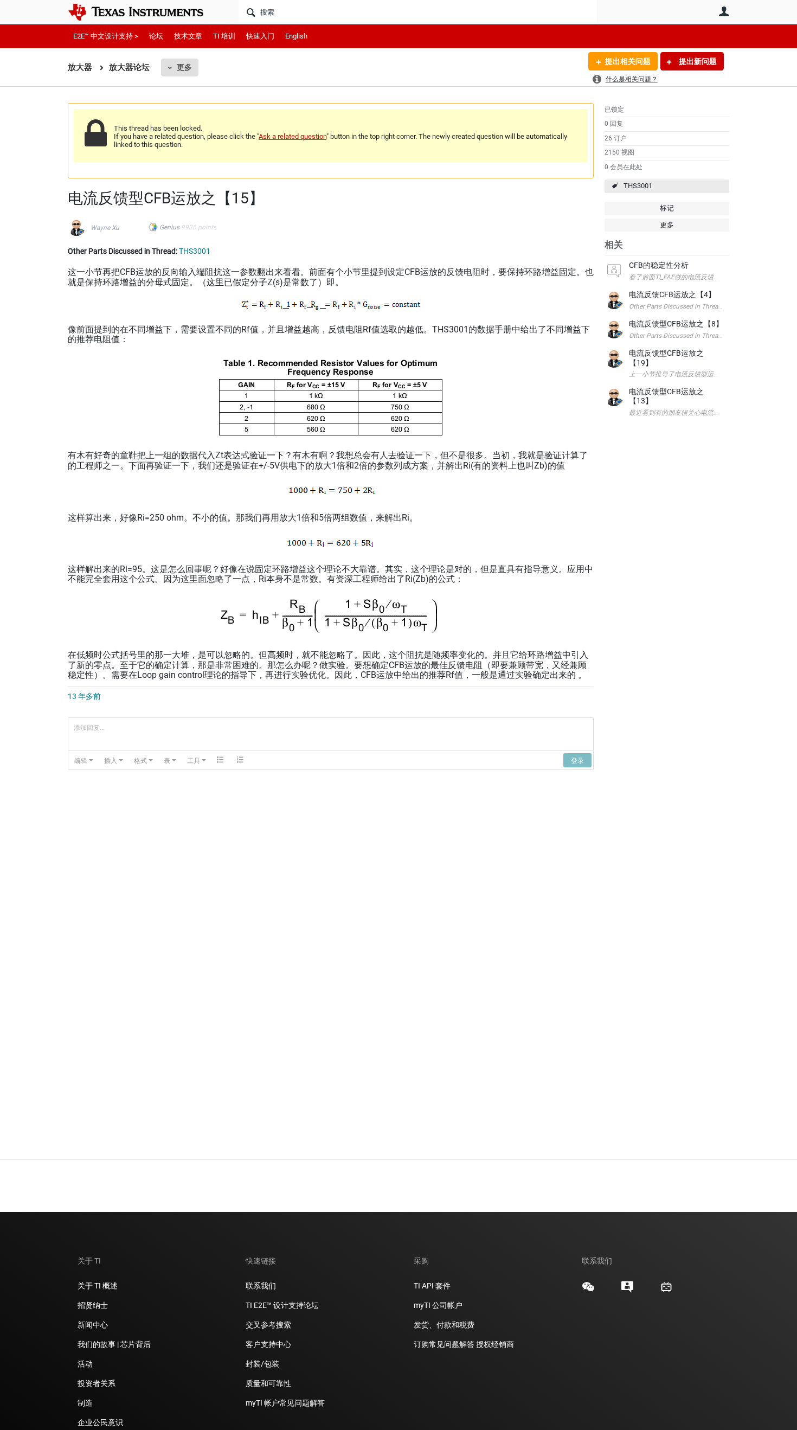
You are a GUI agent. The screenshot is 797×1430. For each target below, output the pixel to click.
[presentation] (84, 760)
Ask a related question (292, 136)
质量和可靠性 (269, 1383)
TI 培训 (224, 36)
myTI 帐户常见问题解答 (285, 1403)
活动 (85, 1364)
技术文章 (188, 36)
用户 (723, 11)
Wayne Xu (105, 228)
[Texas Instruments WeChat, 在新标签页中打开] (588, 1290)
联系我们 (261, 1285)
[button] (83, 760)
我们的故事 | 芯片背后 (114, 1344)
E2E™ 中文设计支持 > (105, 36)
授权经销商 (495, 1344)
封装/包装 (262, 1364)
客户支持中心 (268, 1344)
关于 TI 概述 (98, 1285)
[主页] (144, 12)
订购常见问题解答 (444, 1344)
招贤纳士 (93, 1305)
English (296, 36)
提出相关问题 (628, 61)
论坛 (156, 36)
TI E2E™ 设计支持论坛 (282, 1305)
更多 (184, 67)
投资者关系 (96, 1383)
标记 (667, 208)
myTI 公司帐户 (438, 1305)
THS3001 (638, 186)
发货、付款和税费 (444, 1324)
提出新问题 (697, 61)
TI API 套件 (432, 1285)
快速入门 (260, 36)
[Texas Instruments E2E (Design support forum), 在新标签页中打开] (627, 1290)
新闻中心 (93, 1324)
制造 (85, 1403)
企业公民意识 (100, 1422)
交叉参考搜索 (268, 1324)
